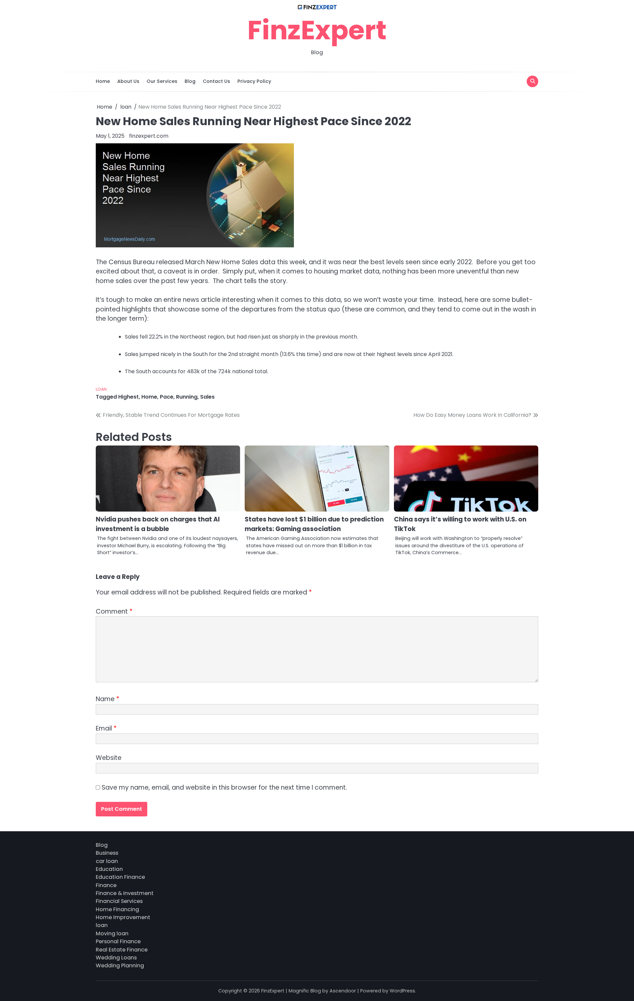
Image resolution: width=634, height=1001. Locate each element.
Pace (166, 397)
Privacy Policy (254, 81)
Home (103, 81)
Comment (114, 611)
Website (109, 757)
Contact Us (216, 81)
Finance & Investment (125, 893)
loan (101, 389)
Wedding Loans (116, 957)
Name (107, 699)
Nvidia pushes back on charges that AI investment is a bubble (158, 524)
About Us (128, 81)
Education (109, 869)
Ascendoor (343, 990)
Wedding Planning (120, 965)
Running (186, 397)
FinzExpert (317, 30)
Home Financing (117, 909)
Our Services (162, 81)
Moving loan (112, 933)
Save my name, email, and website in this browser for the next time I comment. (224, 787)
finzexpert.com (148, 136)
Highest (128, 397)
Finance (106, 885)
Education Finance (120, 877)
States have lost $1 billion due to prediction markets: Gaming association (314, 524)
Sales (207, 397)
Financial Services (119, 901)
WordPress (402, 990)
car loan (107, 861)
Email (106, 728)
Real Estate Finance (122, 949)
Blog (190, 81)
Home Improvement (123, 917)
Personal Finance (118, 941)
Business (107, 853)
